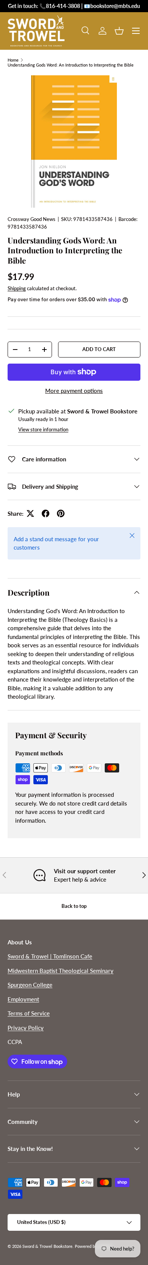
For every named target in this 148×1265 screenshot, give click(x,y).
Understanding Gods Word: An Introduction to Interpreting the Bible (71, 64)
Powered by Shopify (93, 1246)
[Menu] (136, 30)
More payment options (74, 390)
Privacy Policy (26, 1027)
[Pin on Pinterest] (60, 513)
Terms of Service (29, 1013)
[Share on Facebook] (45, 513)
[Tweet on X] (30, 513)
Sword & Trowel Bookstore (47, 1246)
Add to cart (99, 349)
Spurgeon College (30, 984)
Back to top (74, 906)
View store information (43, 429)
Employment (23, 999)
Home (13, 59)
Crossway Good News (31, 219)
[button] (119, 30)
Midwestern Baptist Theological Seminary (60, 970)
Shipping (17, 288)
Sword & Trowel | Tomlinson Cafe (50, 956)
